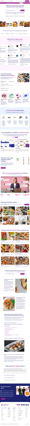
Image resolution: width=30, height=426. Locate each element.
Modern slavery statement (20, 416)
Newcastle (2, 416)
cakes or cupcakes (18, 324)
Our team (26, 416)
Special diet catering (14, 417)
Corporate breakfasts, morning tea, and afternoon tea (11, 328)
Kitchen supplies (9, 412)
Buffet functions (6, 333)
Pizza (13, 416)
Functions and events (9, 414)
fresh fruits (18, 357)
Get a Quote (3, 399)
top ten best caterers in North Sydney (20, 272)
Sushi (13, 419)
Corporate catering (9, 410)
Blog (18, 417)
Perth (1, 417)
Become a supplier (26, 414)
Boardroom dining (7, 334)
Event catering (6, 335)
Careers (26, 417)
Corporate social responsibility (20, 414)
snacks (9, 324)
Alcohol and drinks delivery (8, 336)
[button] (21, 1)
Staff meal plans (9, 415)
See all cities (2, 420)
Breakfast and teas (14, 410)
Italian (6, 286)
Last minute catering (9, 417)
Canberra (2, 412)
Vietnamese (8, 286)
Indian (13, 413)
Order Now (3, 168)
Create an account (26, 412)
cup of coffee (7, 357)
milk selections (13, 357)
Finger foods (14, 412)
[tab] (8, 83)
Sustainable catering (20, 412)
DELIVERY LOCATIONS (3, 408)
